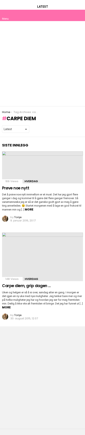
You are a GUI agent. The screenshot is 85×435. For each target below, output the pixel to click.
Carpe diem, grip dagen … (26, 286)
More (29, 209)
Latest (42, 6)
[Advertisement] (42, 63)
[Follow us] (71, 15)
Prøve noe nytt (15, 188)
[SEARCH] (79, 15)
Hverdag (31, 181)
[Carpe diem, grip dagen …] (42, 257)
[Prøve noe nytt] (42, 167)
